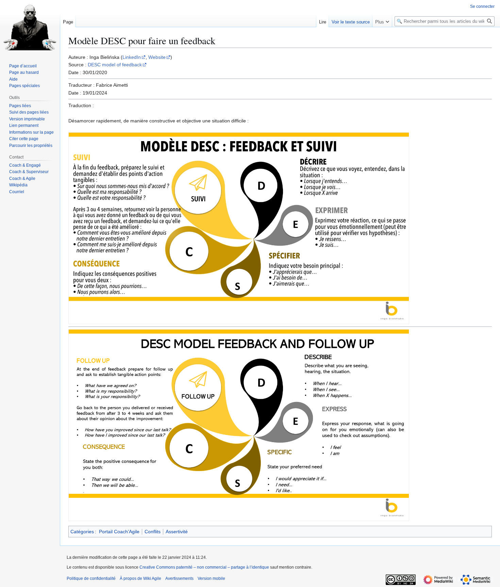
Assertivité (177, 531)
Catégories (82, 531)
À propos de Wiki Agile (140, 578)
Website (157, 57)
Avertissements (179, 578)
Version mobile (211, 578)
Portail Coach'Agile (119, 531)
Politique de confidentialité (91, 578)
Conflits (153, 531)
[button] (382, 20)
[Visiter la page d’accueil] (30, 27)
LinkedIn (131, 57)
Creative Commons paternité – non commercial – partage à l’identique (204, 567)
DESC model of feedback (115, 64)
